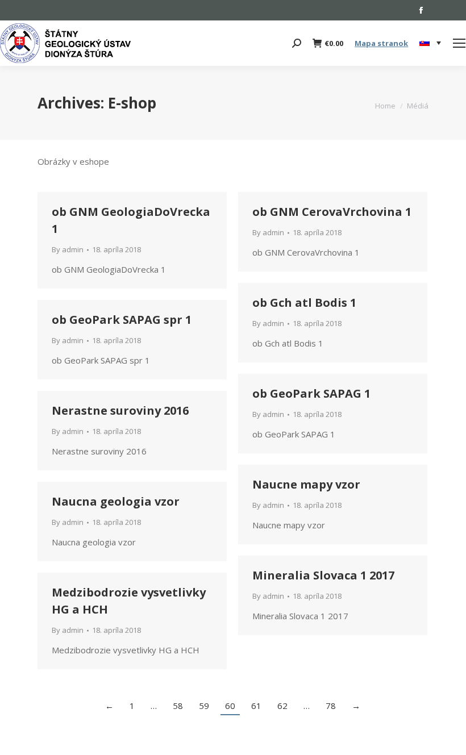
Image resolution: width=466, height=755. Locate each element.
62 (282, 705)
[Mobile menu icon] (459, 43)
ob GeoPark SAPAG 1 (311, 393)
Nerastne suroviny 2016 (120, 410)
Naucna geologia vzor (116, 501)
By (68, 249)
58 (178, 705)
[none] (430, 43)
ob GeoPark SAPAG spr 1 (122, 319)
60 (230, 705)
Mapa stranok (381, 43)
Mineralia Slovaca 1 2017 (323, 575)
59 (204, 705)
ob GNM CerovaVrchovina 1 (331, 211)
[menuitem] (430, 43)
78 (331, 705)
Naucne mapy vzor (306, 484)
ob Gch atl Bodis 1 (304, 302)
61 (256, 705)
